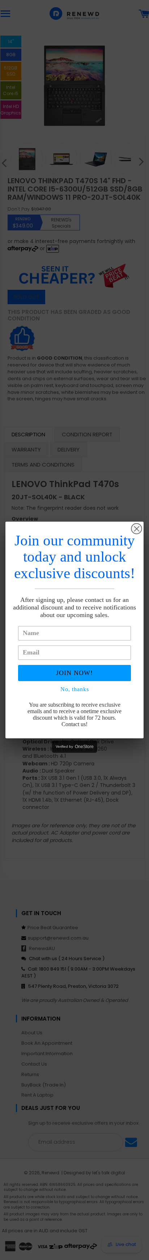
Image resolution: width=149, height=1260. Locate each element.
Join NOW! (74, 672)
